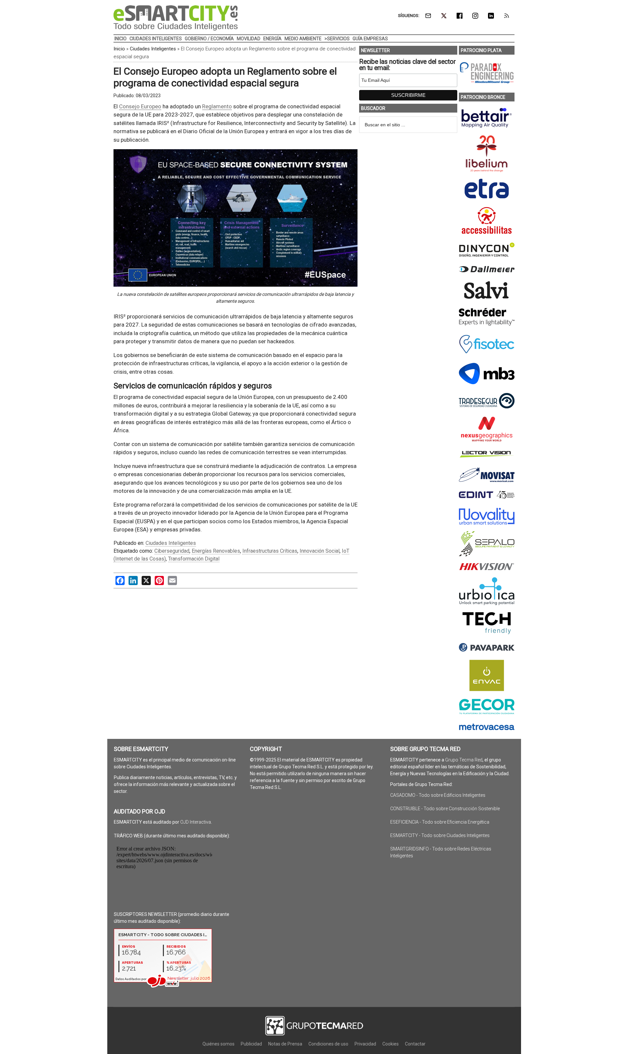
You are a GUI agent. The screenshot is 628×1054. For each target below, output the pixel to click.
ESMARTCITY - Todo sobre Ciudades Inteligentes (440, 835)
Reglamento (217, 106)
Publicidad (251, 1043)
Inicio (119, 49)
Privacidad (365, 1043)
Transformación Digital (193, 559)
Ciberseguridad (171, 551)
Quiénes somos (218, 1043)
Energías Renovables (216, 551)
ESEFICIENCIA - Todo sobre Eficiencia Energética (439, 822)
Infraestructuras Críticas (269, 551)
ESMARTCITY (175, 18)
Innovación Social (320, 551)
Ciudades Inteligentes (153, 49)
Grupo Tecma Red (463, 759)
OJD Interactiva (195, 822)
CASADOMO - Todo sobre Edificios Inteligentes (437, 795)
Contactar (415, 1043)
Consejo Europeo (140, 106)
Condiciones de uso (328, 1043)
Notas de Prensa (285, 1043)
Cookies (390, 1043)
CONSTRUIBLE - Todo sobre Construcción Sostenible (445, 808)
